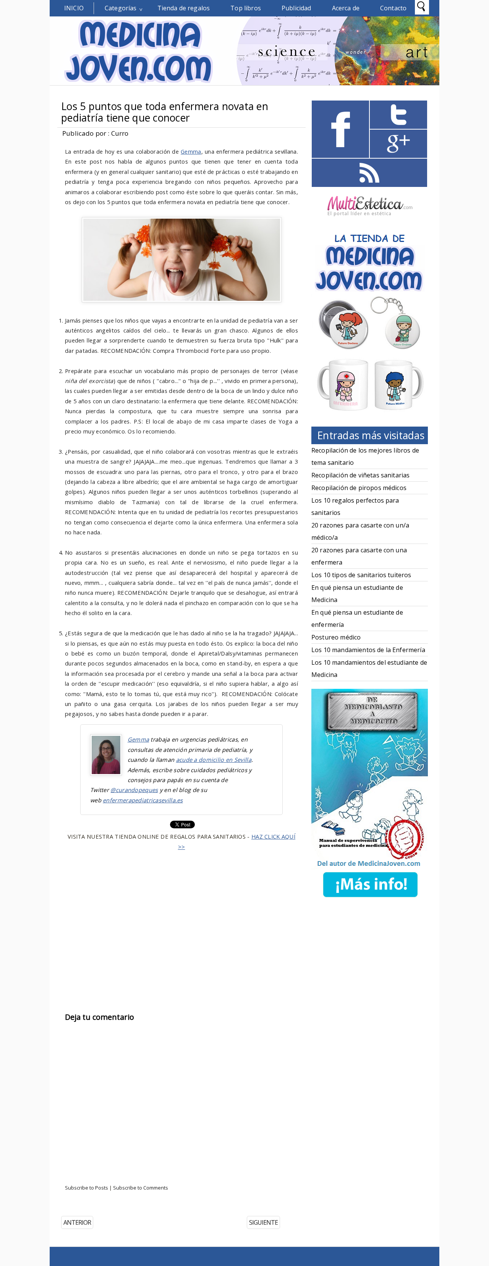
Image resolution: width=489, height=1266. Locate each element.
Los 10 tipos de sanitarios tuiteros (361, 575)
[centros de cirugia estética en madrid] (370, 219)
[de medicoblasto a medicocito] (370, 898)
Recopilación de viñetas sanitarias (360, 475)
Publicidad (296, 8)
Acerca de (345, 8)
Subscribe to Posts (86, 1187)
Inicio (74, 8)
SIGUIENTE (263, 1222)
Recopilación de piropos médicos (358, 488)
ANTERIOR (77, 1222)
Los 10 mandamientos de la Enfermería (368, 650)
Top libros (245, 8)
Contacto (393, 8)
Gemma (191, 151)
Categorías (121, 8)
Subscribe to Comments (140, 1187)
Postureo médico (336, 637)
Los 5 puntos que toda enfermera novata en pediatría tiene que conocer (164, 112)
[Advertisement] (181, 919)
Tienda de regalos (183, 8)
